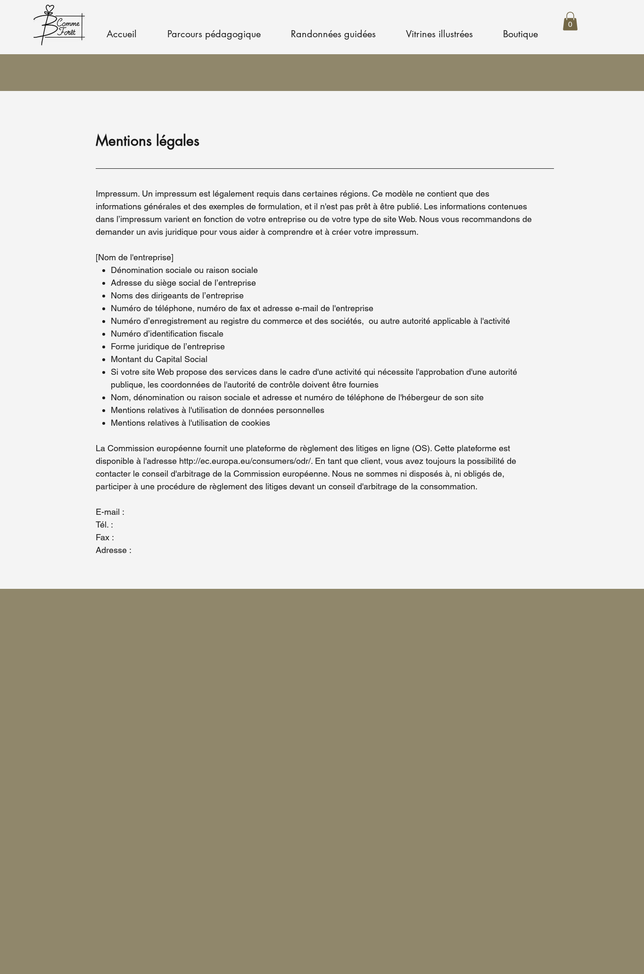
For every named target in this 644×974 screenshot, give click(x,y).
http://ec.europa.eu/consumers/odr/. (246, 461)
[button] (570, 21)
